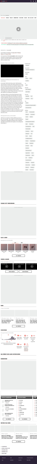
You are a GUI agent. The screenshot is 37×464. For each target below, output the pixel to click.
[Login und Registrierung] (33, 1)
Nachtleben (31, 143)
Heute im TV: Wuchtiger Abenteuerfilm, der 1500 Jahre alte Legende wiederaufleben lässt (7, 437)
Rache (33, 155)
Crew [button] (22, 242)
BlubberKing (7, 407)
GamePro (19, 460)
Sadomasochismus (28, 150)
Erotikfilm (27, 80)
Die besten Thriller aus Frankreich (26, 349)
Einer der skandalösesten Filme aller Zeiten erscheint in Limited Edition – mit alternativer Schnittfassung (7, 321)
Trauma (27, 116)
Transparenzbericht (30, 457)
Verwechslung (28, 155)
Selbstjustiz (27, 133)
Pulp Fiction (21, 400)
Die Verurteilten (21, 405)
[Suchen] (31, 1)
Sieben (20, 407)
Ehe (31, 133)
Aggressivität (28, 152)
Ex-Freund (27, 145)
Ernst (32, 98)
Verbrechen (27, 162)
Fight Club (20, 402)
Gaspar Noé (14, 52)
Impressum (4, 457)
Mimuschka (7, 402)
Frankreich (27, 65)
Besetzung (21, 17)
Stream (7, 17)
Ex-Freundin (31, 169)
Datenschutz (20, 457)
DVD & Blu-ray (31, 17)
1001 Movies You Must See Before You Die (9, 401)
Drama (27, 78)
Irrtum (32, 152)
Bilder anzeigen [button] (25, 271)
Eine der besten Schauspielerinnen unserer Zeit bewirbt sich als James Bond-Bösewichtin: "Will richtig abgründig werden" (22, 437)
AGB (11, 457)
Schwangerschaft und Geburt (30, 121)
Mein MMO (28, 460)
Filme (4, 15)
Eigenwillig (27, 96)
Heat (20, 415)
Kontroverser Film (28, 107)
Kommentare (16, 17)
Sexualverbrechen (28, 160)
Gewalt (27, 143)
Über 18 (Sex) (28, 91)
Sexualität (32, 162)
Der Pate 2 (20, 410)
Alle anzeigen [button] (18, 255)
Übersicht (3, 17)
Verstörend (27, 98)
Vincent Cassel (8, 54)
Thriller (31, 78)
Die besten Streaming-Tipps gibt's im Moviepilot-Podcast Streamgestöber (20, 44)
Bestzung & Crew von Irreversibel (7, 240)
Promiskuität (32, 114)
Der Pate (20, 403)
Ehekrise (27, 140)
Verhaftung (27, 131)
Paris (26, 85)
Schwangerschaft (28, 126)
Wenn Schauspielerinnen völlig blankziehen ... (9, 414)
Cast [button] (15, 242)
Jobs (2, 460)
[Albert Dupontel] (18, 247)
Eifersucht (27, 167)
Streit (31, 145)
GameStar (11, 460)
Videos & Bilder (5, 259)
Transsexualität (28, 128)
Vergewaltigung (32, 140)
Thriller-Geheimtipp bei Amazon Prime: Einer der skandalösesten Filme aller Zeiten (21, 321)
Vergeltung (30, 157)
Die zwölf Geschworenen (22, 408)
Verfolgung (32, 167)
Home (2, 15)
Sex (26, 157)
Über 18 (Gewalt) (28, 89)
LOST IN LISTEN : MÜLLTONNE (9, 408)
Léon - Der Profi (21, 414)
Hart (31, 96)
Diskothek (27, 148)
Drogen (27, 119)
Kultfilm (27, 102)
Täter (33, 126)
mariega (7, 410)
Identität (31, 116)
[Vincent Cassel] (4, 247)
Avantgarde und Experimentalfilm (31, 105)
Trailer (11, 17)
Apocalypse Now (21, 412)
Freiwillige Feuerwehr (29, 138)
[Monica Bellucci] (11, 247)
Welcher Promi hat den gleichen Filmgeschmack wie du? (9, 405)
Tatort (32, 131)
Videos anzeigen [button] (12, 271)
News (35, 17)
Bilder (25, 17)
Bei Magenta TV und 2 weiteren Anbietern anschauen (17, 43)
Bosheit (27, 169)
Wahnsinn (27, 114)
